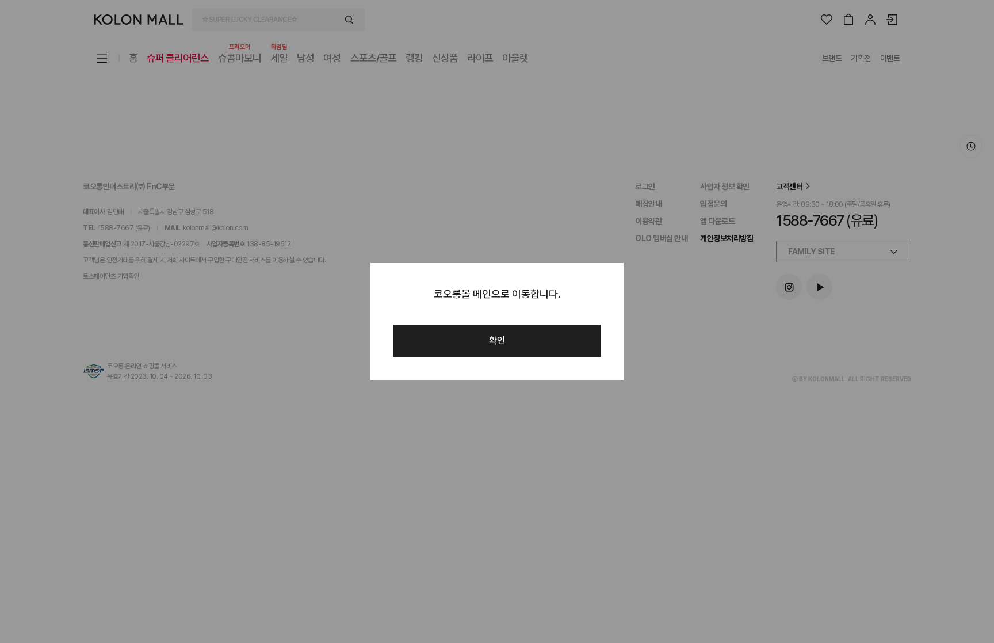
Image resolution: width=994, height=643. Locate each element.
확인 (497, 340)
